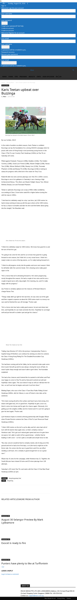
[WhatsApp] (13, 101)
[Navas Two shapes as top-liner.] (26, 329)
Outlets (69, 598)
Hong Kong (10, 480)
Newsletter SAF (6, 539)
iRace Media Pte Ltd (50, 598)
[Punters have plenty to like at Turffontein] (25, 553)
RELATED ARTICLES (10, 499)
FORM (10, 77)
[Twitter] (4, 3)
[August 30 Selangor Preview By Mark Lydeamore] (25, 509)
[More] (22, 101)
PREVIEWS (23, 77)
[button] (73, 70)
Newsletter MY (5, 516)
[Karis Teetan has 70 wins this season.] (26, 225)
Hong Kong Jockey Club (15, 478)
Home (3, 82)
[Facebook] (3, 3)
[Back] (27, 3)
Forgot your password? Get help (12, 26)
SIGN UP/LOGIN (48, 77)
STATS (39, 77)
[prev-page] (2, 567)
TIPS (16, 77)
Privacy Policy (61, 598)
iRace (4, 96)
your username (6, 14)
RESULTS (32, 77)
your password (6, 20)
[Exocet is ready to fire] (25, 532)
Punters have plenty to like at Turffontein (24, 563)
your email (5, 38)
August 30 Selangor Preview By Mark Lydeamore (22, 521)
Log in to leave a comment (10, 574)
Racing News (10, 82)
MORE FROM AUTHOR (29, 499)
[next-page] (3, 567)
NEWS (4, 77)
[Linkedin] (17, 101)
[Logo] (8, 70)
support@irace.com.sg (36, 595)
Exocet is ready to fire (13, 543)
